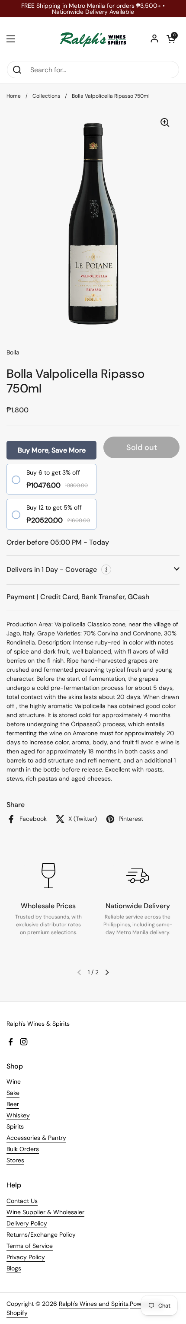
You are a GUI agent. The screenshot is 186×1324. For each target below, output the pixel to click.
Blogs (13, 1268)
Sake (12, 1093)
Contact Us (22, 1201)
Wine (13, 1081)
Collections (46, 96)
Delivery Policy (26, 1223)
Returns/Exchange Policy (41, 1234)
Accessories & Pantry (36, 1138)
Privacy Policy (25, 1257)
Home (13, 96)
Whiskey (18, 1115)
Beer (12, 1104)
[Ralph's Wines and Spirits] (93, 39)
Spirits (15, 1126)
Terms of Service (29, 1246)
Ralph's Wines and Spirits (93, 1304)
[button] (171, 39)
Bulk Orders (22, 1149)
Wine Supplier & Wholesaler (45, 1212)
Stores (15, 1160)
